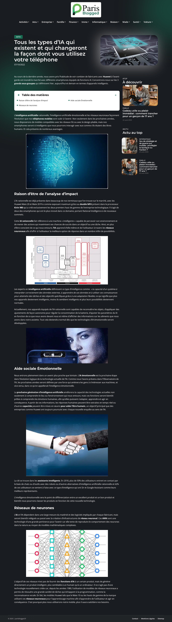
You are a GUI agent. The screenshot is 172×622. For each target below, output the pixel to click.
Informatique (145, 139)
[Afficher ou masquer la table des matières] (83, 95)
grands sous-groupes (24, 83)
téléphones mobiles (42, 118)
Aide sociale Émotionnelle (81, 100)
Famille (126, 108)
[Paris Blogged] (86, 9)
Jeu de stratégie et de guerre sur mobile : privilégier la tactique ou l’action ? (148, 145)
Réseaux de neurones (28, 105)
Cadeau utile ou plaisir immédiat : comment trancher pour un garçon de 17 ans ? (140, 113)
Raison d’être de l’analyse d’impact (33, 100)
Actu (18, 37)
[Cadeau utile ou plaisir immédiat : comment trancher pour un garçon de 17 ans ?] (140, 95)
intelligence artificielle (27, 115)
